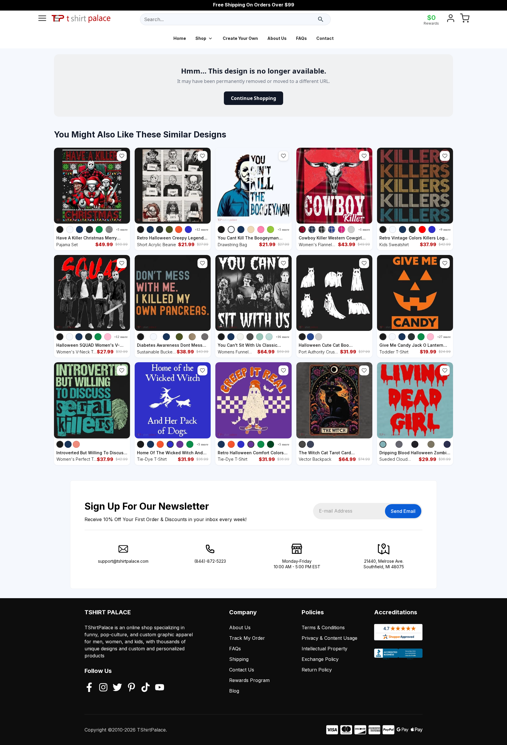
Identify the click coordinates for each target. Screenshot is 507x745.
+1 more (364, 229)
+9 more (445, 229)
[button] (122, 156)
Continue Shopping (253, 98)
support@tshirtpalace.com (123, 561)
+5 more (122, 229)
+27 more (444, 337)
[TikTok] (145, 688)
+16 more (282, 337)
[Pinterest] (131, 688)
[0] (465, 19)
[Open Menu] (42, 19)
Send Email (403, 511)
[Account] (451, 19)
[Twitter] (117, 688)
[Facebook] (89, 688)
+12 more (201, 229)
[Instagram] (103, 688)
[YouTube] (159, 688)
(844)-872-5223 (210, 561)
